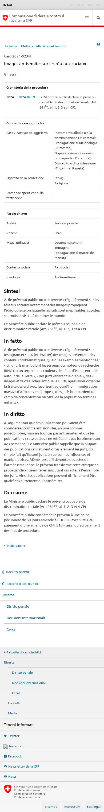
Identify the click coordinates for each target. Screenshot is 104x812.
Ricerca (8, 595)
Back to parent (17, 572)
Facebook (15, 756)
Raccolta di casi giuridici (22, 584)
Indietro (11, 46)
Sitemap (51, 807)
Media (12, 713)
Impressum (72, 807)
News (12, 776)
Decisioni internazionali (26, 618)
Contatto (14, 703)
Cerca (11, 629)
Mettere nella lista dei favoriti (43, 46)
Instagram (17, 746)
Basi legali (94, 807)
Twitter (13, 736)
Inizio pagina (16, 546)
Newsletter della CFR (23, 766)
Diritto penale (18, 606)
